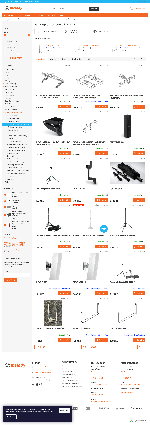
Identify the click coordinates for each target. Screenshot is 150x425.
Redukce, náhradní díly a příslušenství (19, 170)
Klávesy (7, 81)
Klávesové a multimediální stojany (18, 144)
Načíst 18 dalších (90, 347)
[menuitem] (8, 15)
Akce (10, 45)
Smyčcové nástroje (11, 87)
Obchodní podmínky (69, 375)
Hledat (94, 9)
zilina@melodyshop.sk (99, 384)
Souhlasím (64, 411)
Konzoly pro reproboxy (15, 130)
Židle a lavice (11, 156)
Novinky (7, 72)
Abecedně (88, 59)
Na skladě (12, 42)
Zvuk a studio (9, 95)
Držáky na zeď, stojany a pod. (16, 150)
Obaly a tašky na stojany (14, 168)
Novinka (11, 48)
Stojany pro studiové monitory (17, 136)
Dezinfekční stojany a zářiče (16, 173)
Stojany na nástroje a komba (16, 147)
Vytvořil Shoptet (140, 421)
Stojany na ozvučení (13, 121)
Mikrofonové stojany (13, 118)
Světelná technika (11, 176)
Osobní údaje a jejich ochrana (72, 386)
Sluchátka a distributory (12, 101)
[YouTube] (37, 384)
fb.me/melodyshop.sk (43, 372)
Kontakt (65, 369)
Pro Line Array (12, 133)
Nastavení (11, 417)
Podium (7, 182)
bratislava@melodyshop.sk (130, 384)
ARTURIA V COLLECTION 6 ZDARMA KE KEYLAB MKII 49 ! (16, 244)
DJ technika (9, 92)
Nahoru (41, 347)
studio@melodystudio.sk (100, 401)
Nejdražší (63, 59)
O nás (64, 366)
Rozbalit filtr (16, 58)
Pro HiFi (10, 139)
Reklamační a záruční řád (70, 383)
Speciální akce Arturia (13, 250)
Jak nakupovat (67, 372)
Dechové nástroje (10, 84)
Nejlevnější (53, 59)
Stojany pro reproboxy (15, 127)
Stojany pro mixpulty (14, 142)
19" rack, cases (10, 179)
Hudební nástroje (127, 393)
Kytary (7, 75)
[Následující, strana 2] (139, 347)
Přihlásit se (11, 280)
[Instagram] (40, 384)
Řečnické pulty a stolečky (15, 165)
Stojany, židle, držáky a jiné (13, 113)
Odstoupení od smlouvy (70, 380)
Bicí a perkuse (9, 89)
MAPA (93, 371)
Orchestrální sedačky (14, 159)
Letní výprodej (13, 54)
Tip (9, 51)
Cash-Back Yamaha (12, 238)
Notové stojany (12, 115)
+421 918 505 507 (41, 370)
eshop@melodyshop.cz (43, 367)
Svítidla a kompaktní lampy (15, 162)
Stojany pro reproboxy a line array (18, 124)
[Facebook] (33, 384)
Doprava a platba (68, 377)
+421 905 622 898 (126, 378)
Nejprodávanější (76, 59)
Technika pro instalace (12, 104)
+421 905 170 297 (97, 378)
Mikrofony (8, 98)
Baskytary (8, 78)
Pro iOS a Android (10, 107)
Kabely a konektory (11, 110)
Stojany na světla (12, 153)
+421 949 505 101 (97, 395)
